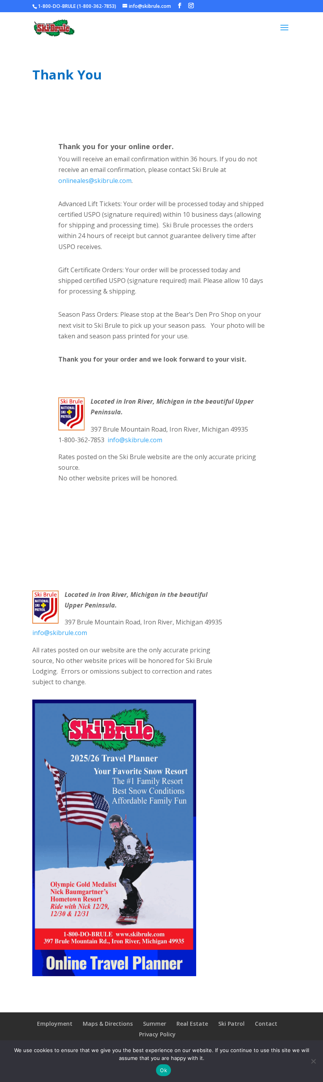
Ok (163, 1070)
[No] (313, 1061)
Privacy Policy (157, 1034)
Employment (54, 1023)
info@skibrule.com (135, 440)
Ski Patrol (231, 1023)
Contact (266, 1023)
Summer (154, 1023)
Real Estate (192, 1023)
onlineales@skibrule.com (95, 180)
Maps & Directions (108, 1023)
